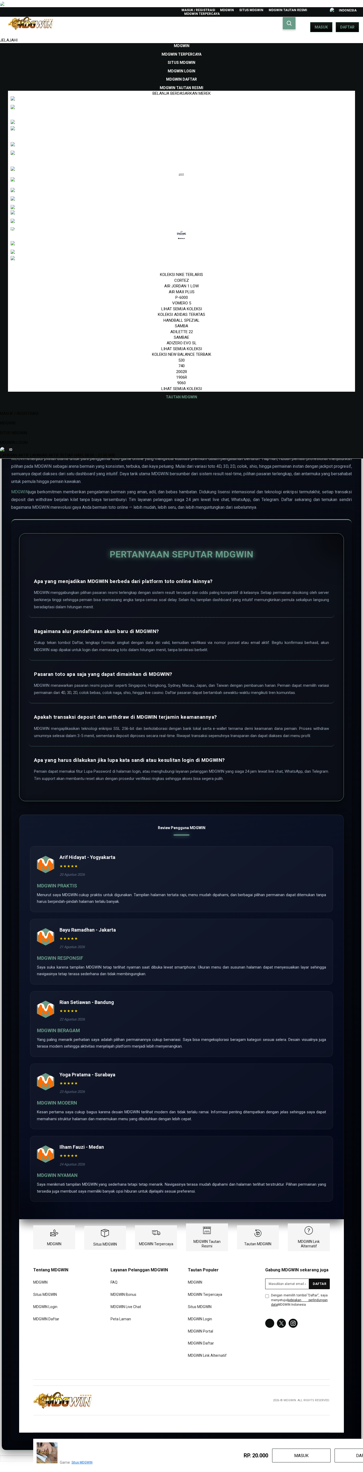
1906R (181, 377)
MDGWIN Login (14, 442)
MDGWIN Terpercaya (202, 14)
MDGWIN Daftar (46, 1319)
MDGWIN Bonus (123, 1295)
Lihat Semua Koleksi (181, 309)
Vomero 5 (181, 303)
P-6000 (181, 297)
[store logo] (30, 27)
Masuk (321, 27)
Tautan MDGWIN (257, 1244)
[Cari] (289, 23)
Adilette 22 (181, 331)
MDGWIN (227, 10)
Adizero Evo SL (182, 343)
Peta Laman (121, 1319)
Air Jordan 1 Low (181, 286)
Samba (181, 326)
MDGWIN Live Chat (126, 1307)
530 (181, 360)
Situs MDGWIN (251, 10)
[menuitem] (181, 46)
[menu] (181, 221)
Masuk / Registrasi (198, 10)
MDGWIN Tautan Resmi (288, 10)
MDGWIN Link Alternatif (309, 1243)
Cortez (181, 280)
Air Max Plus (182, 292)
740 (181, 365)
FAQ (114, 1282)
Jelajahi (9, 40)
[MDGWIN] (62, 1400)
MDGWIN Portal (200, 1331)
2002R (181, 371)
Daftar (347, 27)
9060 (181, 383)
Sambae (181, 337)
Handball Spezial (181, 320)
